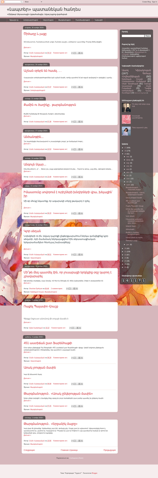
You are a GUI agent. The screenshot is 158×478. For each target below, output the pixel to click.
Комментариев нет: (60, 53)
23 (125, 258)
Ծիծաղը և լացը (35, 34)
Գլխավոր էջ (14, 20)
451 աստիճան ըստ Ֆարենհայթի (48, 343)
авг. (127, 175)
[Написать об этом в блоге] (75, 53)
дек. (128, 244)
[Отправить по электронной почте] (72, 53)
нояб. (128, 185)
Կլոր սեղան (32, 231)
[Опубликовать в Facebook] (79, 53)
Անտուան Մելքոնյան (140, 93)
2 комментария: (57, 288)
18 (125, 151)
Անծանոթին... (34, 137)
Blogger (94, 473)
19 (125, 154)
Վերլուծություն (48, 20)
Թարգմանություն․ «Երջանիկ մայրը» (50, 424)
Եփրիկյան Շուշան (37, 292)
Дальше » (27, 47)
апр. (128, 166)
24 (125, 261)
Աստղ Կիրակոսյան (136, 70)
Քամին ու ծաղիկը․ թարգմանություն (50, 105)
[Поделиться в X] (77, 53)
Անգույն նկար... (35, 164)
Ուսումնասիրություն (83, 20)
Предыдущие (110, 450)
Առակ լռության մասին (40, 367)
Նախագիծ (99, 20)
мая (128, 169)
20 (125, 248)
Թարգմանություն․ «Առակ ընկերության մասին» (58, 393)
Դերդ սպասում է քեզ (139, 127)
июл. (128, 172)
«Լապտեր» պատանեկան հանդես (44, 9)
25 (125, 264)
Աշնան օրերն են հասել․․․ (43, 70)
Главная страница (69, 450)
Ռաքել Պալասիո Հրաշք (41, 306)
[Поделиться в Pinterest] (82, 53)
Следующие (29, 450)
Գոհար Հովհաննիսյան (136, 75)
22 (125, 255)
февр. (128, 160)
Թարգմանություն (64, 20)
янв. (128, 157)
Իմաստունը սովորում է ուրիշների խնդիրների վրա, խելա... (134, 221)
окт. (128, 182)
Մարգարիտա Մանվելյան (134, 81)
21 (125, 251)
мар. (128, 163)
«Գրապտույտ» (139, 52)
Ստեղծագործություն (30, 20)
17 (125, 148)
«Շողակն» (125, 54)
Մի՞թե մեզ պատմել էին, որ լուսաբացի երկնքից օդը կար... (135, 211)
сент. (128, 179)
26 (125, 267)
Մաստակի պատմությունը (137, 117)
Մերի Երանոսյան (130, 84)
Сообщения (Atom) (76, 458)
